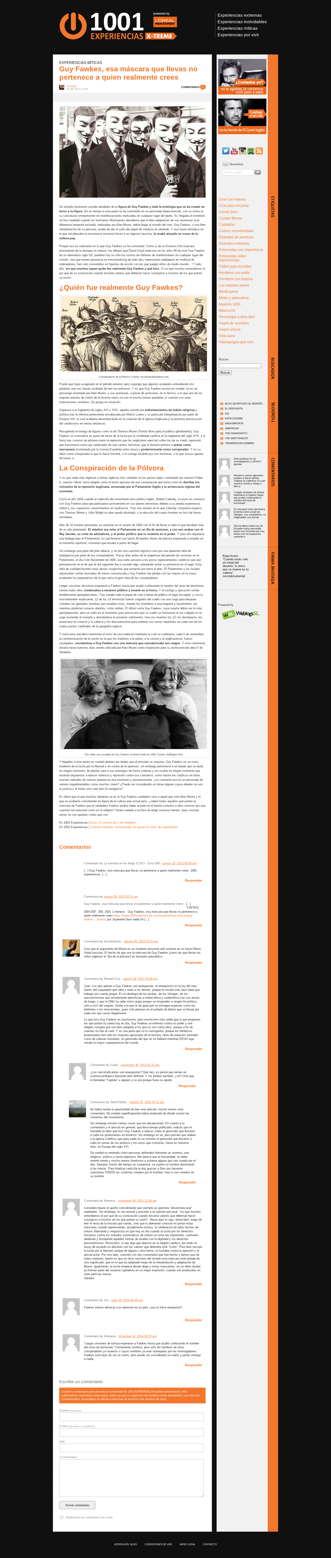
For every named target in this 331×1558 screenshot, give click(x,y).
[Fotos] (242, 151)
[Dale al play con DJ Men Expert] (250, 151)
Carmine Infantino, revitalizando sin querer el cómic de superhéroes (134, 827)
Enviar (257, 172)
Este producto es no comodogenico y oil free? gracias (247, 461)
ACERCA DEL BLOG (125, 1544)
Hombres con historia (236, 279)
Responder (193, 880)
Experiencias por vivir (238, 34)
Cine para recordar (234, 206)
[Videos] (234, 151)
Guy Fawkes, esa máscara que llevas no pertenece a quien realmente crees (128, 73)
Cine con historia (232, 199)
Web (62, 1441)
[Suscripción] (259, 151)
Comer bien (228, 212)
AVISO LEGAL (187, 1544)
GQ (227, 413)
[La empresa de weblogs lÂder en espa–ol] (240, 623)
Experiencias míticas (238, 28)
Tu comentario (68, 1457)
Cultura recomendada (236, 231)
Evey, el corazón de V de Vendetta (113, 822)
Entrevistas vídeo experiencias (232, 258)
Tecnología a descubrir (237, 317)
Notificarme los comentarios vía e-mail (89, 1517)
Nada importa (234, 423)
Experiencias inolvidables (242, 21)
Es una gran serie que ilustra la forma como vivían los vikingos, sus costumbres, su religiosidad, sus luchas (250, 513)
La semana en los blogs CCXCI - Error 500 (132, 863)
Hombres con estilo (234, 273)
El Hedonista (234, 408)
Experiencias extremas (240, 15)
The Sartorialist (236, 438)
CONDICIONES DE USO (158, 1544)
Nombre (70, 1410)
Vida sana (227, 336)
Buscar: (224, 359)
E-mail (77, 1426)
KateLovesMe (234, 418)
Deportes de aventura (236, 237)
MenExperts (228, 292)
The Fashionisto (236, 433)
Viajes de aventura (234, 323)
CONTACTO (210, 1544)
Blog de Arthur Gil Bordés (244, 403)
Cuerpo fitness (230, 218)
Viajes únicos (229, 329)
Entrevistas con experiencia (241, 250)
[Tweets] (225, 151)
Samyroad (232, 428)
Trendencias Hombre (239, 443)
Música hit (227, 310)
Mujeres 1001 (230, 304)
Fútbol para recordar (235, 266)
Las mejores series (234, 285)
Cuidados (226, 224)
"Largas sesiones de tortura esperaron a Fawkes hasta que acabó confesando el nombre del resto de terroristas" (249, 497)
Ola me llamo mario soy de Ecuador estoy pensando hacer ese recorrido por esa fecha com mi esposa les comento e (249, 531)
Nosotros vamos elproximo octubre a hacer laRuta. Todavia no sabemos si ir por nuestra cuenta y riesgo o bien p (249, 481)
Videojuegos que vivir (236, 342)
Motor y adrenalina (234, 298)
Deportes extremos (234, 243)
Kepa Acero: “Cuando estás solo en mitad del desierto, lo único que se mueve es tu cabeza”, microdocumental (236, 566)
